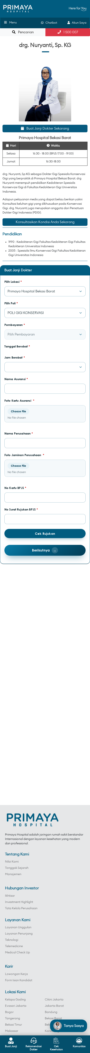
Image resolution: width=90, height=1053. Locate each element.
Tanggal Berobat (17, 346)
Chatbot (50, 22)
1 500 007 (69, 32)
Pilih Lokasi (13, 281)
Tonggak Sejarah (16, 868)
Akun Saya (78, 22)
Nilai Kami (12, 861)
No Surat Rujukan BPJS (21, 509)
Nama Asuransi (16, 379)
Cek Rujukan (45, 533)
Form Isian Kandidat (18, 980)
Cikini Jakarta (54, 999)
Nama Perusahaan (18, 433)
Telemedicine (14, 946)
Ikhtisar (10, 895)
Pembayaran (14, 325)
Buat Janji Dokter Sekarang (46, 128)
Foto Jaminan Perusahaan (24, 455)
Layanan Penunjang (19, 933)
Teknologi (11, 940)
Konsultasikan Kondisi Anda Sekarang (45, 222)
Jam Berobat (14, 357)
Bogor (9, 1012)
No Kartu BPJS (15, 488)
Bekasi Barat (53, 1018)
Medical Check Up (17, 952)
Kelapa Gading (15, 999)
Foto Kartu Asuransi (19, 400)
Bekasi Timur (13, 1024)
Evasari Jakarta (15, 1005)
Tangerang (12, 1018)
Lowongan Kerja (16, 974)
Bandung (51, 1012)
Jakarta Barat (54, 1005)
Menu (13, 22)
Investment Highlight (19, 902)
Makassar (11, 1031)
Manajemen (13, 874)
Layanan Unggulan (18, 927)
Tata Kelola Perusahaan (21, 908)
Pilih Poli (11, 303)
